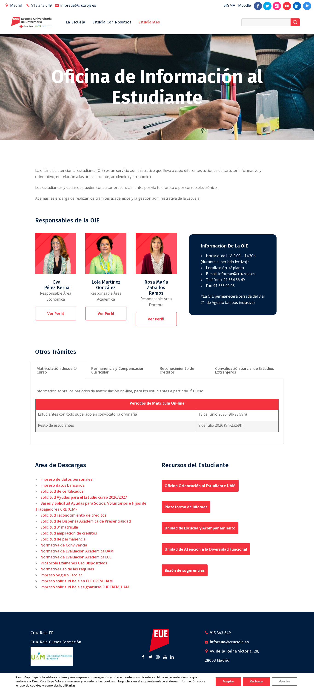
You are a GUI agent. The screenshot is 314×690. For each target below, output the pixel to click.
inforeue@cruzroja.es (78, 5)
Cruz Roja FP (42, 632)
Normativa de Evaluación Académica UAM (77, 551)
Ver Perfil (55, 313)
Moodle (244, 5)
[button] (200, 486)
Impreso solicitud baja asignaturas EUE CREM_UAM (84, 586)
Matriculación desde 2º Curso (57, 370)
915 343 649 (41, 5)
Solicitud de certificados (61, 491)
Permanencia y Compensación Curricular (117, 370)
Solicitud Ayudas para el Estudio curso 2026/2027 (83, 497)
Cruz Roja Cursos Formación (56, 642)
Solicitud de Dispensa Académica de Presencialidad (85, 521)
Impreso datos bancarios (62, 485)
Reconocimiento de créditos (177, 370)
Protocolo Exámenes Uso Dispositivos (73, 563)
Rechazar (256, 681)
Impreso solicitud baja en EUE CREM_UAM (76, 581)
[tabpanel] (157, 411)
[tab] (58, 370)
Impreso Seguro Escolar (61, 575)
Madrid (16, 5)
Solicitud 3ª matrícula (59, 527)
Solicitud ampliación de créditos (68, 533)
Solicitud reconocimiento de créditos (73, 515)
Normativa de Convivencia (63, 545)
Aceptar (228, 681)
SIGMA (229, 5)
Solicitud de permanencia (63, 539)
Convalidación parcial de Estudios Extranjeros (244, 370)
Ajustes (284, 681)
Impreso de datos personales (66, 479)
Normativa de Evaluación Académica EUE (75, 557)
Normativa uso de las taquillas (67, 569)
